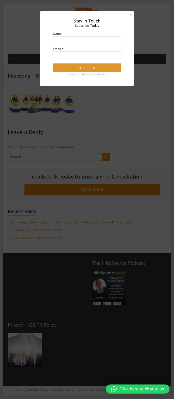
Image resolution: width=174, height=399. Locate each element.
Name (57, 34)
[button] (137, 389)
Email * (58, 49)
